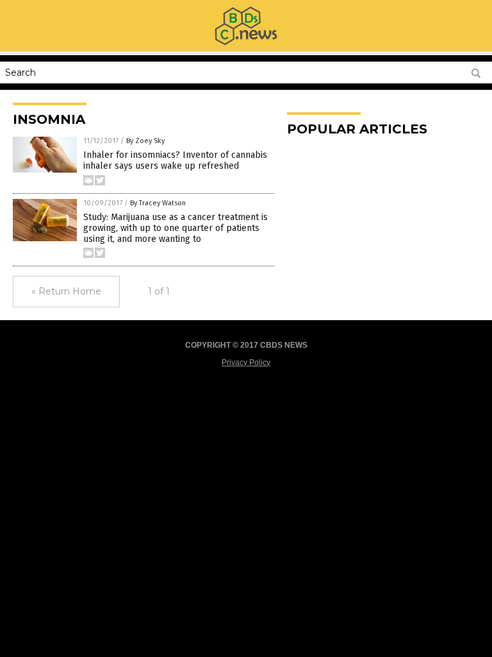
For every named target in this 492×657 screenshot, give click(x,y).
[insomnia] (246, 42)
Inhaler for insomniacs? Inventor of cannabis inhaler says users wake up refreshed (175, 160)
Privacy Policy (246, 362)
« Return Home (66, 291)
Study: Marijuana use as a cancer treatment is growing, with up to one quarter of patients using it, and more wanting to (175, 228)
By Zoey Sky (145, 141)
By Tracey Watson (158, 203)
